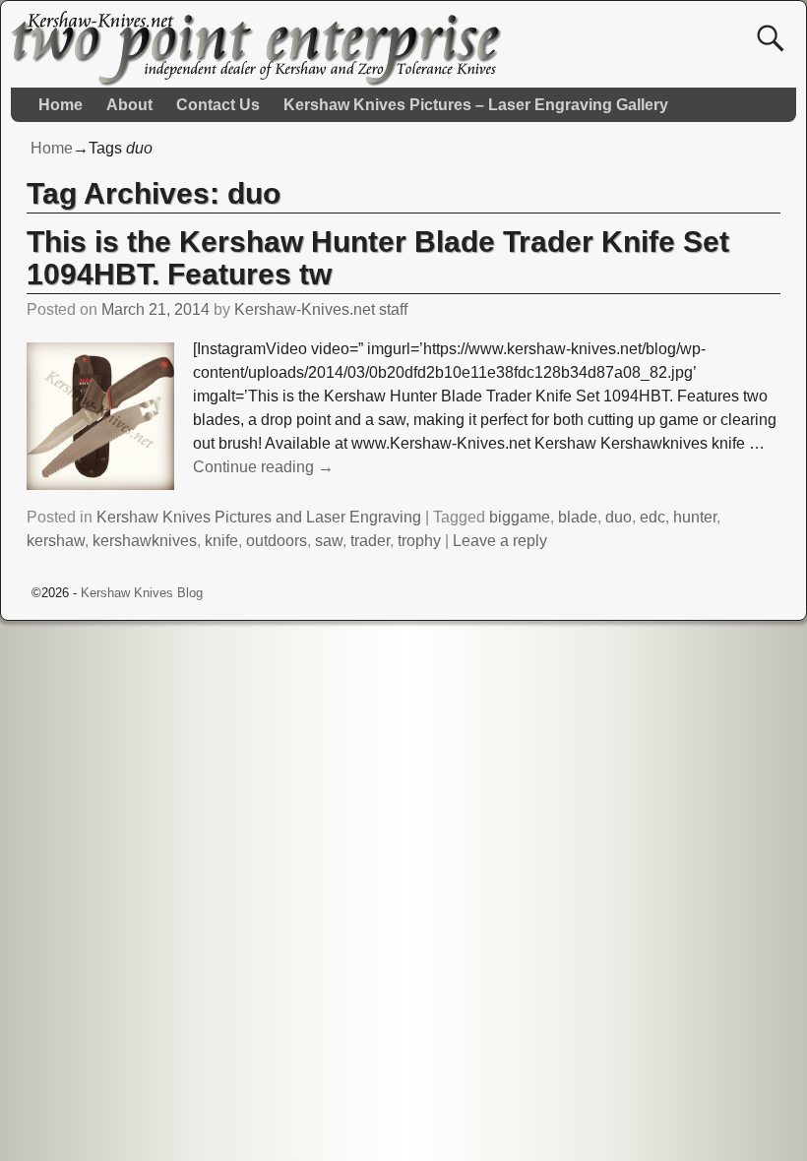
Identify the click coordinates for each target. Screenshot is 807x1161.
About (129, 104)
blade (577, 517)
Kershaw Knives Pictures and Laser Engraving (258, 517)
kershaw (56, 540)
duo (618, 517)
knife (221, 540)
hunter (694, 517)
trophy (419, 540)
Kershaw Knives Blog (142, 592)
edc (652, 517)
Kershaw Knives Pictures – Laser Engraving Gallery (475, 104)
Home (60, 104)
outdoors (276, 540)
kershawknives (145, 540)
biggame (519, 517)
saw (328, 540)
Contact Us (218, 104)
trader (370, 540)
